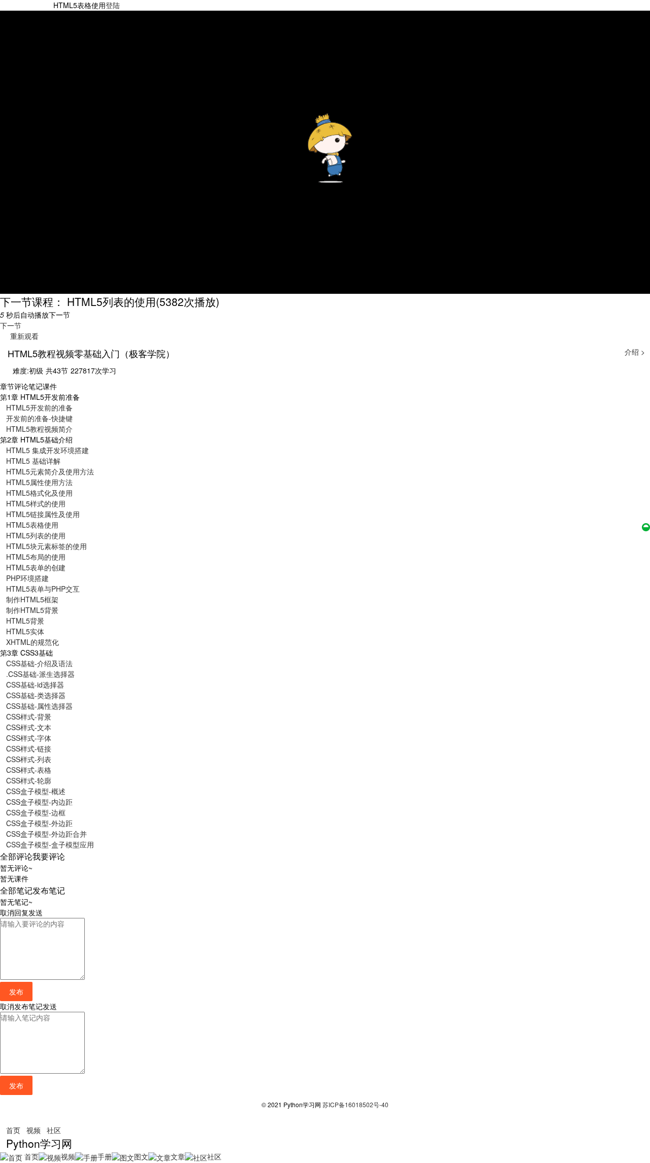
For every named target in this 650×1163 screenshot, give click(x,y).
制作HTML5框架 (32, 599)
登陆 (113, 5)
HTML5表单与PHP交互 (43, 589)
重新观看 (22, 336)
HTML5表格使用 (32, 525)
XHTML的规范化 (32, 642)
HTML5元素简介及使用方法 (50, 471)
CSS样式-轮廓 (28, 780)
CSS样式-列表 (28, 759)
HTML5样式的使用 (36, 503)
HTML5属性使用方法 (39, 482)
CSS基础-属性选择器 (39, 706)
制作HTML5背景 (32, 610)
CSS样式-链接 (28, 748)
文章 (178, 1156)
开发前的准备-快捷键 (39, 418)
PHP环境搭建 (27, 578)
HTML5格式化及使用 (39, 493)
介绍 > (635, 352)
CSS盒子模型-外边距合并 (46, 834)
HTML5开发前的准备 (39, 407)
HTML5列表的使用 (36, 535)
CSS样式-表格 (28, 770)
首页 (13, 1130)
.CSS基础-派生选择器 (40, 674)
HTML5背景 (25, 620)
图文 (141, 1156)
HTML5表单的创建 (36, 567)
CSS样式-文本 (28, 727)
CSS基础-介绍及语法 (39, 663)
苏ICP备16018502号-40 (355, 1104)
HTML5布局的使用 (36, 557)
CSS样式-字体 (28, 738)
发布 (16, 991)
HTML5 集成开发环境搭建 (47, 450)
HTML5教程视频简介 (39, 429)
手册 (105, 1156)
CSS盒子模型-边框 (36, 812)
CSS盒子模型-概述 (36, 791)
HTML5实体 (25, 631)
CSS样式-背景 (28, 716)
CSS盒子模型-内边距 (39, 802)
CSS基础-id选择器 (35, 684)
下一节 (10, 325)
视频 (33, 1130)
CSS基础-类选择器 (36, 695)
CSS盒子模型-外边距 (39, 823)
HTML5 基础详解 (33, 461)
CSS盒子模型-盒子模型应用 (50, 844)
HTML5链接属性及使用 (43, 514)
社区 (54, 1130)
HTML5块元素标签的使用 (46, 546)
